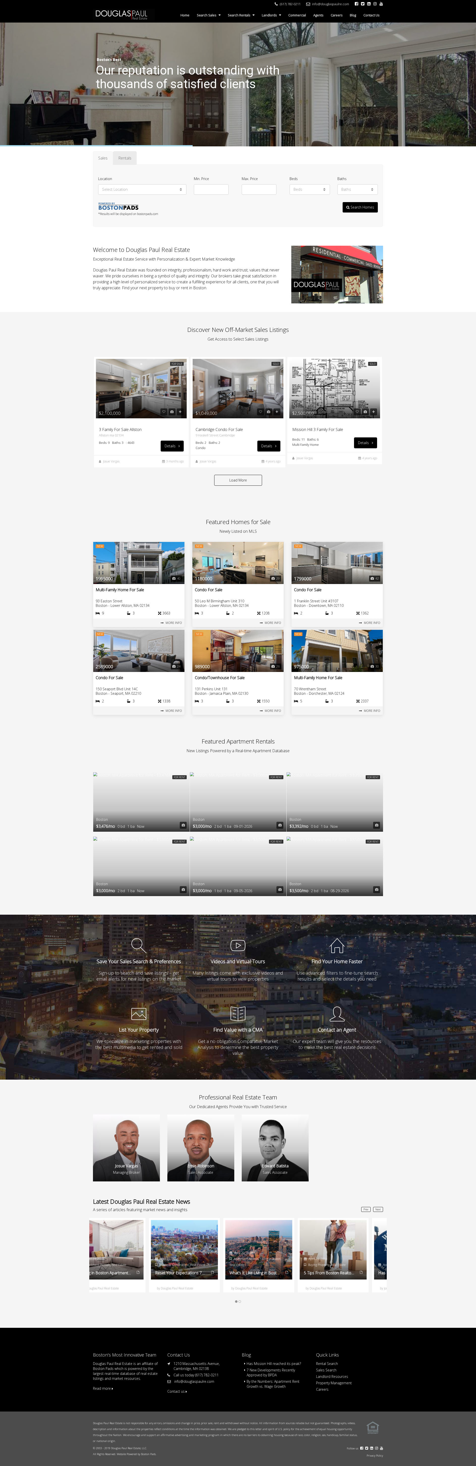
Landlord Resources (332, 1376)
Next (378, 1209)
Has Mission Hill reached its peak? (274, 1363)
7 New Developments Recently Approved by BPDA (271, 1372)
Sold (276, 364)
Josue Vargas (111, 461)
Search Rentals (239, 15)
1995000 (104, 579)
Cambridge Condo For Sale (219, 429)
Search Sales (206, 15)
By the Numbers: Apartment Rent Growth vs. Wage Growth (273, 1384)
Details (171, 446)
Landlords (269, 15)
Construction (333, 1265)
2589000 (104, 666)
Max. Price (250, 178)
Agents (318, 15)
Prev (365, 1209)
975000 (301, 666)
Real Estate (104, 1265)
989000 (202, 666)
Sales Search (326, 1370)
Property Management (334, 1383)
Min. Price (201, 178)
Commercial (297, 15)
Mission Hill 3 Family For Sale (317, 429)
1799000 (302, 579)
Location (105, 178)
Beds (294, 178)
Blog (353, 15)
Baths (342, 178)
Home (184, 15)
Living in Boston (138, 1259)
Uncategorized (286, 1265)
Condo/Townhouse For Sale (220, 677)
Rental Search (327, 1363)
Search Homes (362, 207)
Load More (238, 480)
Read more (102, 1388)
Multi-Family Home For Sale (120, 589)
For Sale (177, 364)
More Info (173, 623)
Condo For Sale (208, 589)
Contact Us (371, 15)
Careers (336, 15)
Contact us (176, 1391)
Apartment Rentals (113, 1259)
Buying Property (186, 1265)
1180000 (203, 579)
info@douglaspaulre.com (194, 1381)
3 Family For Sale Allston (120, 429)
